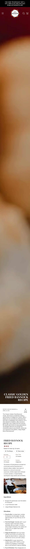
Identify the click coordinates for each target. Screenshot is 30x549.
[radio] (4, 446)
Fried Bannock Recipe (13, 442)
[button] (2, 13)
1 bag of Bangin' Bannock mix (12, 506)
